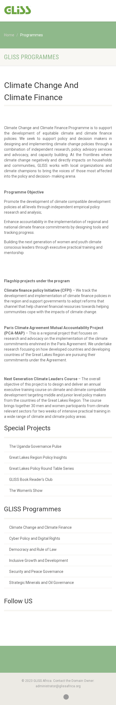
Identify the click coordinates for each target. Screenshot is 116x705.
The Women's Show (26, 490)
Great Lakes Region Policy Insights (38, 457)
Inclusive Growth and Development (38, 560)
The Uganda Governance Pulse (35, 446)
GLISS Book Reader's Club (31, 479)
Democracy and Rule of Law (33, 549)
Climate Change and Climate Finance (40, 527)
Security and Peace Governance (36, 571)
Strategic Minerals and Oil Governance (41, 582)
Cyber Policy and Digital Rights (34, 538)
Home (9, 35)
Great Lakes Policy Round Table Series (41, 468)
